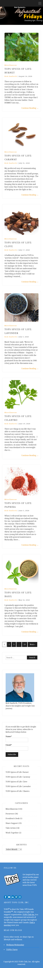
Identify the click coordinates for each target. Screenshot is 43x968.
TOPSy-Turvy (12, 950)
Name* (9, 736)
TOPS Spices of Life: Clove (16, 782)
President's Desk (13, 818)
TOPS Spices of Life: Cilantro (17, 791)
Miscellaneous (11, 65)
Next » (32, 644)
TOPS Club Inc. (28, 914)
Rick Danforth (11, 76)
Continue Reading (29, 108)
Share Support (12, 823)
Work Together (12, 833)
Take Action (11, 828)
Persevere (10, 814)
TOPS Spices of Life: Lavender (18, 786)
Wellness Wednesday (15, 945)
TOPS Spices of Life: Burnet (17, 772)
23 (25, 644)
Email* (9, 745)
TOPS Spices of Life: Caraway (18, 777)
